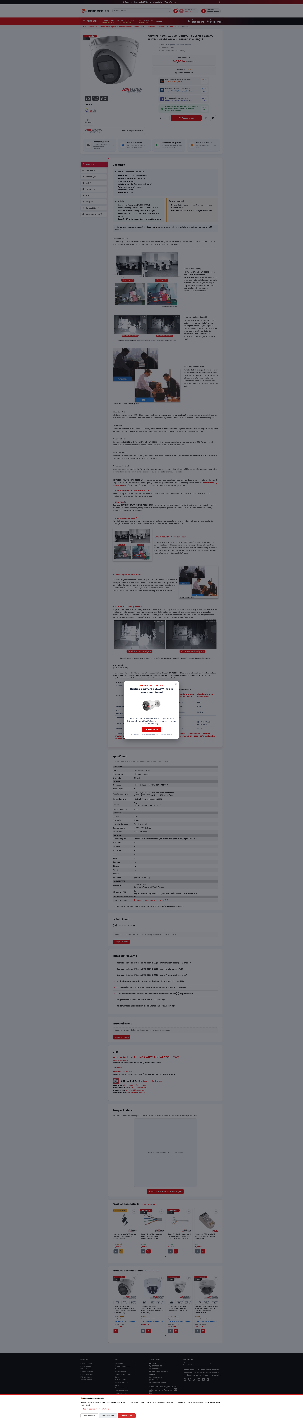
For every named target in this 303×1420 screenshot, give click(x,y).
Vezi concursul (151, 729)
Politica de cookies (87, 1409)
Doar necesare (89, 1416)
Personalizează (108, 1416)
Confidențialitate (102, 1409)
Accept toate (127, 1416)
